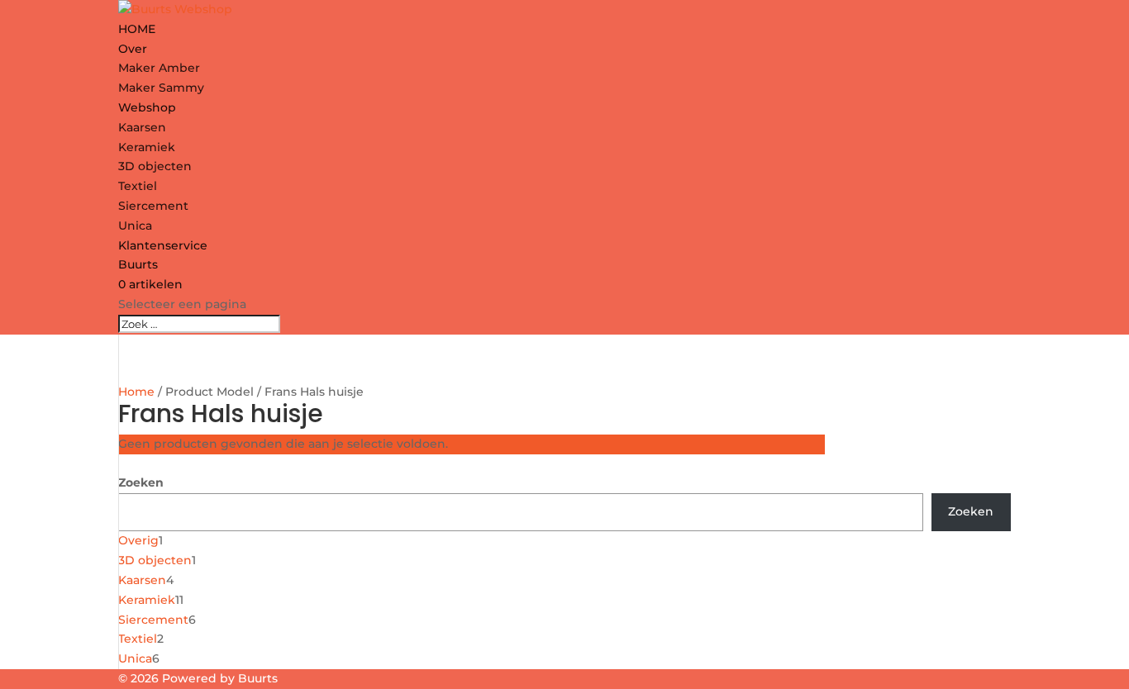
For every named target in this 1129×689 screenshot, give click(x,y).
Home (136, 391)
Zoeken (141, 482)
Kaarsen (142, 127)
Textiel (137, 185)
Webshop (147, 107)
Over (132, 48)
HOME (136, 28)
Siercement (153, 205)
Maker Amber (159, 67)
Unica (135, 225)
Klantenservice (162, 245)
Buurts (138, 264)
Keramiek (146, 147)
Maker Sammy (161, 87)
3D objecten (155, 166)
